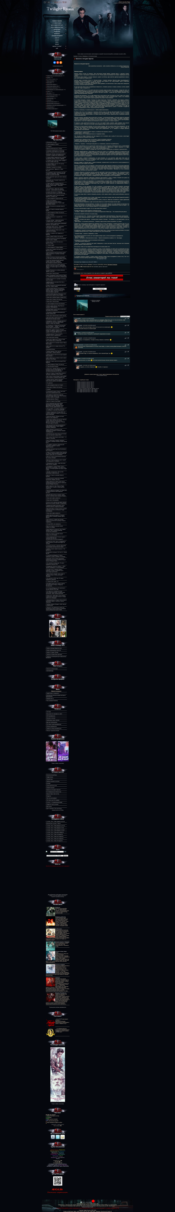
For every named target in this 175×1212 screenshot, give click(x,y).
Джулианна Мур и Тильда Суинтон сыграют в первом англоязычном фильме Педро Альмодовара (56, 509)
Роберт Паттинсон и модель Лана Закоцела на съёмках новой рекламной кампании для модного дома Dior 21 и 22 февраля (56, 453)
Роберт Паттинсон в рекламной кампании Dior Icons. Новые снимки (56, 286)
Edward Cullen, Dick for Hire (53, 793)
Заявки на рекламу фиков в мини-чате (57, 895)
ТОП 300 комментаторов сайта (57, 130)
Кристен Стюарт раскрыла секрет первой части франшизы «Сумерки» (56, 460)
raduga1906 (50, 1165)
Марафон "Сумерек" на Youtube (54, 167)
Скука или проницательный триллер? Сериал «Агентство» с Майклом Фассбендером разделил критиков (55, 261)
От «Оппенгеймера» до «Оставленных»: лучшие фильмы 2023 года (55, 588)
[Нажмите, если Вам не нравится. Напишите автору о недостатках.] (100, 289)
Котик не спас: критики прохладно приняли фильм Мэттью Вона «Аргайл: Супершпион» (56, 503)
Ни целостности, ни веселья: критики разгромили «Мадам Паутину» (55, 479)
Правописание (50, 106)
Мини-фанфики (50, 80)
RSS (129, 3)
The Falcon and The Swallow (53, 800)
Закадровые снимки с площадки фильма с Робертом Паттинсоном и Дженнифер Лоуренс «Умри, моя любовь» (56, 322)
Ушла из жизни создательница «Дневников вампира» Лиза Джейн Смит (56, 224)
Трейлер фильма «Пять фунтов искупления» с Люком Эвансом (53, 352)
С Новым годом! (50, 245)
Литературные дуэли (52, 101)
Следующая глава (102, 258)
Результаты (54, 1124)
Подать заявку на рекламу (58, 763)
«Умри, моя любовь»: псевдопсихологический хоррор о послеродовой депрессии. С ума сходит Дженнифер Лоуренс (55, 202)
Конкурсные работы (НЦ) (53, 86)
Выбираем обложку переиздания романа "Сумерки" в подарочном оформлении (55, 154)
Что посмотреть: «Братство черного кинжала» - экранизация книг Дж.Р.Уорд (55, 189)
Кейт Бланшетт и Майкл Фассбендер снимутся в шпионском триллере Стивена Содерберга (55, 520)
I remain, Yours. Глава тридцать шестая (55, 821)
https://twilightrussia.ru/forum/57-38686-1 (88, 262)
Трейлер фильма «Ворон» (53, 399)
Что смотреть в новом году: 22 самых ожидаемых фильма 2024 (55, 563)
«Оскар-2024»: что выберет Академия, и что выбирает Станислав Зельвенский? (55, 409)
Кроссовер (49, 82)
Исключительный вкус (52, 775)
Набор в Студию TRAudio (52, 652)
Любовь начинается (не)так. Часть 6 (85, 381)
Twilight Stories (50, 777)
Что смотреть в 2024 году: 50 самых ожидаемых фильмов (54, 579)
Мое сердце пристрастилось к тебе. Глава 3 (87, 390)
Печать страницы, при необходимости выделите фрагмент (91, 284)
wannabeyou (49, 1166)
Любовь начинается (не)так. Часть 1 (85, 387)
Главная (115, 3)
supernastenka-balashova (61, 1164)
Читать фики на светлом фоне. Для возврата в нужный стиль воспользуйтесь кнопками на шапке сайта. (101, 53)
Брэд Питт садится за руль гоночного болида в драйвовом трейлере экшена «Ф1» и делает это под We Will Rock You (56, 330)
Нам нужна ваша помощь (52, 337)
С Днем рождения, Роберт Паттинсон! (55, 212)
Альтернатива (50, 98)
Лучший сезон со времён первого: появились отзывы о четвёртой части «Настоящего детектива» (54, 570)
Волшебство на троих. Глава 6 (53, 823)
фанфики (96, 266)
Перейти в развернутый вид (57, 896)
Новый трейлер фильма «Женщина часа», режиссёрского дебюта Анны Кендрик (56, 294)
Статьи (80, 56)
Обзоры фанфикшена (52, 726)
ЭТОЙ (60, 1019)
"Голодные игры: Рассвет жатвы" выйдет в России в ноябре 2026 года (56, 161)
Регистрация (121, 3)
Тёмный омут (50, 779)
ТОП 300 (49, 711)
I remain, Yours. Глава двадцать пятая (55, 827)
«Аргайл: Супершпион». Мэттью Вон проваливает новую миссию (54, 472)
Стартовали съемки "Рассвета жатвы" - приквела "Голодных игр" (55, 196)
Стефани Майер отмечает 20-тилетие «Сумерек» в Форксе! (55, 164)
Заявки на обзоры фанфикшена (54, 728)
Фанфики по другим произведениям (55, 105)
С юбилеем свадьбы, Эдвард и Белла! (95, 301)
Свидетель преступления (52, 804)
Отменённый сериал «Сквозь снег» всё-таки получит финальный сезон (55, 392)
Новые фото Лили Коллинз (53, 273)
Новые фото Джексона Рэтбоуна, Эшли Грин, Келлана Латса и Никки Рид (55, 340)
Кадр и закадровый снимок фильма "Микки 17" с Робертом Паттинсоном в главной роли (56, 276)
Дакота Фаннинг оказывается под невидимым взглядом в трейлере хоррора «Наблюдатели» (55, 430)
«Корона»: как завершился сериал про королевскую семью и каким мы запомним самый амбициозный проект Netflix (56, 608)
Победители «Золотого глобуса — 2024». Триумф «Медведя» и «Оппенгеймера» (56, 567)
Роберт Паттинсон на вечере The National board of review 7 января (56, 239)
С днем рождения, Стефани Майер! (55, 247)
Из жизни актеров (51, 79)
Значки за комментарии (52, 668)
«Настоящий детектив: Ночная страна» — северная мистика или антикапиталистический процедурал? (56, 538)
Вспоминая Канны (51, 349)
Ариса (61, 1166)
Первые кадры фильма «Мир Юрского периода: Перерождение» (55, 306)
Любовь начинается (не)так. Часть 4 (85, 384)
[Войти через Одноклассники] (60, 62)
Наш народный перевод (52, 700)
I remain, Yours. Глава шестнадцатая (54, 836)
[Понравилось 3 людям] (75, 268)
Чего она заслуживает (52, 798)
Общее (48, 77)
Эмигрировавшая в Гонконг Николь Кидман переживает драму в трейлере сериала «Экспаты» (56, 601)
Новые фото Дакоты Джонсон (53, 498)
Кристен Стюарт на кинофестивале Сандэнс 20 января (54, 527)
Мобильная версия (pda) (87, 1207)
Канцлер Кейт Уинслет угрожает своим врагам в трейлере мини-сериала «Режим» (56, 495)
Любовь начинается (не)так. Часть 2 (85, 386)
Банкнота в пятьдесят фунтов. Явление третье (88, 388)
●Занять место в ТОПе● (57, 810)
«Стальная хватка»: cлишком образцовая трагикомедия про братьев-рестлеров (56, 546)
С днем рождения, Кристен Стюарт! (55, 385)
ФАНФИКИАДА (50, 670)
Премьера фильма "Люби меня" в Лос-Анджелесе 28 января (55, 230)
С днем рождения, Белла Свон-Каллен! (56, 303)
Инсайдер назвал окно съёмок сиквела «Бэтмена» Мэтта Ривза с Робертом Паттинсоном (55, 584)
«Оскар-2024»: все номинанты (54, 524)
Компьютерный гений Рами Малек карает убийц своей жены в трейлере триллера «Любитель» (56, 253)
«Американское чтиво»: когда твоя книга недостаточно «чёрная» (55, 464)
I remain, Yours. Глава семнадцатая (54, 834)
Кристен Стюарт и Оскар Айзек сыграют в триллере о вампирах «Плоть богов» (56, 374)
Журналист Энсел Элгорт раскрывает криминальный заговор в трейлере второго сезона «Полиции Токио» (56, 559)
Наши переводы (50, 96)
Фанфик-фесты (50, 698)
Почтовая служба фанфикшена (54, 724)
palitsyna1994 (56, 1166)
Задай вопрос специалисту (53, 693)
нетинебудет (51, 1164)
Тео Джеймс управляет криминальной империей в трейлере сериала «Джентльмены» (55, 445)
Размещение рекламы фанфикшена (57, 1007)
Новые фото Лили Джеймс (53, 500)
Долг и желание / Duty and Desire (54, 808)
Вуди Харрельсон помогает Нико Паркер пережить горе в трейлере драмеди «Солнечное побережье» (55, 530)
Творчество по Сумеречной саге (54, 75)
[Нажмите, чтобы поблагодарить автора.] (77, 289)
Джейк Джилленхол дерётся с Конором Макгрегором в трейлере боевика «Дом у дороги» (55, 516)
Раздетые (49, 796)
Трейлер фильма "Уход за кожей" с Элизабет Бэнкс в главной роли (54, 335)
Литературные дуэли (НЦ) (53, 103)
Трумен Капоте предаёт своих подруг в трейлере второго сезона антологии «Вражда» (55, 575)
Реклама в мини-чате (52, 108)
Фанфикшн (85, 56)
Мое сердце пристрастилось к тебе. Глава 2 (87, 391)
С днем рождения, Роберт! (53, 144)
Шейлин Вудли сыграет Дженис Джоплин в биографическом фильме (56, 310)
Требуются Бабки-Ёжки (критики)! (54, 654)
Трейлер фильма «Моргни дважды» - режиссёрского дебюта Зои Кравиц (55, 380)
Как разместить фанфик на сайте (54, 713)
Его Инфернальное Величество (54, 791)
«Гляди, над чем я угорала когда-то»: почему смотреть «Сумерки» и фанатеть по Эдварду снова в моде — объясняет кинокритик (56, 185)
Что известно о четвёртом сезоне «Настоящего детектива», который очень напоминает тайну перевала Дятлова (55, 592)
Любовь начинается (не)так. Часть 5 (85, 383)
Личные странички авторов (53, 730)
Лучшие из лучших (51, 718)
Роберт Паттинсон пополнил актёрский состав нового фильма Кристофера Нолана (56, 258)
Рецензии (49, 99)
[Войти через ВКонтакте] (54, 62)
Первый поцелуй (50, 787)
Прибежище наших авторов (53, 720)
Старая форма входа (58, 65)
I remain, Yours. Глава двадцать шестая (55, 825)
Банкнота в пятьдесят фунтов (53, 789)
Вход (126, 3)
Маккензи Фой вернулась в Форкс (54, 148)
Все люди (49, 93)
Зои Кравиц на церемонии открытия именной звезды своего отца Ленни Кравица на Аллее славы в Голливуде (56, 395)
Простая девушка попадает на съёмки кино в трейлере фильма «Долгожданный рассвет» (56, 491)
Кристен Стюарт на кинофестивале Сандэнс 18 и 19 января (54, 534)
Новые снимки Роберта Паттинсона (55, 236)
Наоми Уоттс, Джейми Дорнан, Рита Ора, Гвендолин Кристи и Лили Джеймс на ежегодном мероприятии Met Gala (56, 369)
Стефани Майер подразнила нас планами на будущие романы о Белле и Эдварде (56, 158)
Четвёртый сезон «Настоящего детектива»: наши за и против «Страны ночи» (56, 434)
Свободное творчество (52, 87)
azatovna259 (66, 1166)
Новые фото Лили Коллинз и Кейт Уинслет (56, 315)
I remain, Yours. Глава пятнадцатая (54, 840)
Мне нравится (80, 269)
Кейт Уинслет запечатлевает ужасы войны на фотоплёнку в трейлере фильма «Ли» (56, 377)
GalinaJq (55, 1165)
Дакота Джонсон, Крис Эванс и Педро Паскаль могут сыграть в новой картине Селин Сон (55, 487)
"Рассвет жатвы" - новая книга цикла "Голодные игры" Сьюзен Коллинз (55, 221)
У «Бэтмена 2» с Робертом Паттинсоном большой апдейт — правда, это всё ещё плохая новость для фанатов (56, 326)
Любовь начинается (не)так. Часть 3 (85, 385)
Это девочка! (50, 382)
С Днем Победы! (50, 214)
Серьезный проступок (52, 785)
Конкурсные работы (51, 84)
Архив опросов (60, 1124)
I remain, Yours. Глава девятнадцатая (55, 832)
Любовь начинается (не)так (53, 781)
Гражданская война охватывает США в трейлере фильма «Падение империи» (55, 506)
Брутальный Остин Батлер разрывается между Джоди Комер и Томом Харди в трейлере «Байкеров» (55, 426)
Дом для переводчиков (52, 722)
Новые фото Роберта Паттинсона (54, 299)
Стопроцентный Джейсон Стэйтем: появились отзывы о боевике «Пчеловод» (55, 556)
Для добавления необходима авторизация (57, 894)
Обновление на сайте (52, 142)
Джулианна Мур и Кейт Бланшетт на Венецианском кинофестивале (54, 318)
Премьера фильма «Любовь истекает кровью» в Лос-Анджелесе (55, 417)
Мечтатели (49, 806)
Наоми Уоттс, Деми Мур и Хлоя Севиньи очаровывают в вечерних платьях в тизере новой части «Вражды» (56, 596)
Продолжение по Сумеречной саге (55, 89)
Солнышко (95, 264)
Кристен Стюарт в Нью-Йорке (53, 401)
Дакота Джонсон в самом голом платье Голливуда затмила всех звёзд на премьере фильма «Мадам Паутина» (56, 482)
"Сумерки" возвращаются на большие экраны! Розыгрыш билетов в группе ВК (55, 151)
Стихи (48, 91)
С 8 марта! (49, 146)
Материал (91, 318)
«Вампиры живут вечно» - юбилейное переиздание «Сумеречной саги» (55, 227)
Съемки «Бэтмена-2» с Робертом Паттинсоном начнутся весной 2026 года (55, 192)
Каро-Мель (64, 1165)
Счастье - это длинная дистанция (54, 802)
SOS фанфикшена (51, 716)
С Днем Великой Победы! (52, 366)
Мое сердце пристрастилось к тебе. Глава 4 (87, 389)
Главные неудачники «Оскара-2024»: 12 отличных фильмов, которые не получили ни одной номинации (56, 413)
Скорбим (49, 389)
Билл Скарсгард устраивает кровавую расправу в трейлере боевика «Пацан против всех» (56, 441)
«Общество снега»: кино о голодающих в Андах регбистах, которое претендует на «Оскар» (56, 542)
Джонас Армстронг (103, 266)
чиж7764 (60, 1165)
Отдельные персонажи (52, 94)
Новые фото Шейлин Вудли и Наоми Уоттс (56, 297)
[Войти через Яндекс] (57, 62)
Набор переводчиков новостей (54, 650)
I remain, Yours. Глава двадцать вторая (55, 829)
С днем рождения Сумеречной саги (55, 198)
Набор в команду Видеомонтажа (54, 648)
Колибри (48, 783)
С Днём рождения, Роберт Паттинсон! (55, 364)
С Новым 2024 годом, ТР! (52, 581)
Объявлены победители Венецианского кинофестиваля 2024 (55, 313)
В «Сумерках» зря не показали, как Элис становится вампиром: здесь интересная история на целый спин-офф (56, 173)
